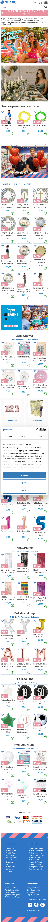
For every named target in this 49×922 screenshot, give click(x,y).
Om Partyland (11, 848)
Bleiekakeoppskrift (35, 869)
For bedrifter (10, 860)
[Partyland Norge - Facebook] (36, 905)
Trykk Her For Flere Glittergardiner (25, 551)
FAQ (7, 864)
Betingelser (10, 869)
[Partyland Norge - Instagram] (42, 905)
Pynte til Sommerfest (36, 848)
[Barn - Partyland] (24, 317)
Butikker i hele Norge (12, 897)
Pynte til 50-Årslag (35, 862)
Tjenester (9, 862)
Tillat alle (24, 475)
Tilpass (23, 483)
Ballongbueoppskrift (36, 867)
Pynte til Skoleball (35, 857)
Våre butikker (11, 855)
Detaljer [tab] (24, 436)
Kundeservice (11, 851)
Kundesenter (10, 867)
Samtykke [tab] (9, 436)
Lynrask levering (10, 892)
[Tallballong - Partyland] (12, 408)
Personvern (10, 871)
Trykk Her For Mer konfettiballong (24, 748)
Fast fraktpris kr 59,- (12, 890)
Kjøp (20, 121)
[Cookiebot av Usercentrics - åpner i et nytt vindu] (36, 429)
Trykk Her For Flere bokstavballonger (24, 617)
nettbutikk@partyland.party (36, 899)
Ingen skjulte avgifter (12, 895)
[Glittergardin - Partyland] (36, 408)
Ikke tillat (24, 490)
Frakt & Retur (11, 853)
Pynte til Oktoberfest (36, 851)
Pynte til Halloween (35, 853)
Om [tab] (40, 436)
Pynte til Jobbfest (35, 860)
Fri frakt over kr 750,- (12, 888)
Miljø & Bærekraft (12, 857)
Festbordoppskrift (35, 864)
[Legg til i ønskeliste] (19, 111)
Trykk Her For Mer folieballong (25, 683)
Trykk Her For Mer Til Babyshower (24, 339)
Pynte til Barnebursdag (37, 855)
